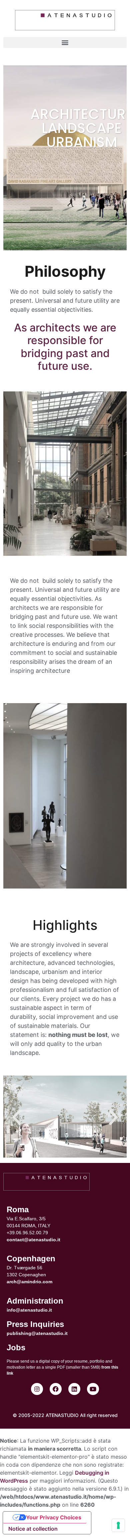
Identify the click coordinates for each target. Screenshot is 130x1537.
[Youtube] (93, 1389)
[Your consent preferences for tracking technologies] (118, 1525)
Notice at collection (33, 1528)
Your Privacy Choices (53, 1517)
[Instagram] (37, 1389)
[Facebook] (56, 1389)
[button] (65, 42)
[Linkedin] (74, 1389)
